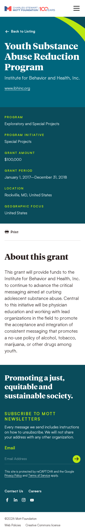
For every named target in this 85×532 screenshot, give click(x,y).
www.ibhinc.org (17, 88)
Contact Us (14, 491)
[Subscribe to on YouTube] (32, 500)
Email (10, 447)
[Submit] (76, 459)
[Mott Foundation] (30, 8)
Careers (35, 491)
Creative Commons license (43, 525)
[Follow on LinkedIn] (15, 500)
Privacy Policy (13, 475)
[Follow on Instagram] (23, 500)
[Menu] (76, 8)
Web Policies (13, 525)
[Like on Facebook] (7, 500)
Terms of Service (39, 475)
